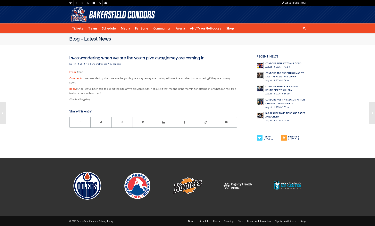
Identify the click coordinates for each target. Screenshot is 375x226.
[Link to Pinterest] (88, 3)
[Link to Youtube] (94, 3)
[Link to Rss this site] (100, 3)
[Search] (303, 28)
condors (117, 64)
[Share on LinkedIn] (163, 122)
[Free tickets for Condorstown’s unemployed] (3, 113)
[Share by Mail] (226, 122)
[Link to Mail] (106, 3)
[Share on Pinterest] (142, 122)
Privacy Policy (106, 221)
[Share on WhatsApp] (122, 122)
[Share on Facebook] (80, 122)
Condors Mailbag (98, 64)
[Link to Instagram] (82, 3)
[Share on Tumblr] (184, 122)
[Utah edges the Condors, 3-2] (372, 113)
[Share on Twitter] (101, 122)
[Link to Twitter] (70, 3)
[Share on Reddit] (205, 122)
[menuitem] (77, 28)
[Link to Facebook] (76, 3)
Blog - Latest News (90, 39)
